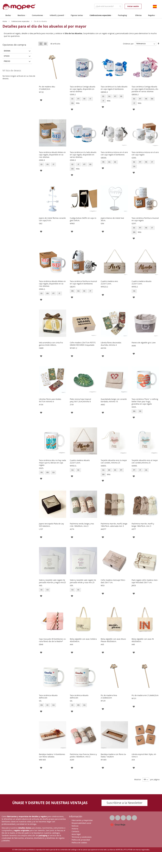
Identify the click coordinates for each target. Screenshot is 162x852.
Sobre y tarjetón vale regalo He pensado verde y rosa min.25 (83, 581)
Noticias (75, 826)
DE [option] (109, 470)
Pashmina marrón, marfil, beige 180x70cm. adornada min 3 (114, 524)
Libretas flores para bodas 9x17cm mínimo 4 (50, 400)
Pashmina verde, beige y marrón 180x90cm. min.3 (82, 524)
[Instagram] (134, 817)
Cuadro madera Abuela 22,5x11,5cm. (141, 282)
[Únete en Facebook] (118, 817)
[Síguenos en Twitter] (112, 817)
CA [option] (109, 96)
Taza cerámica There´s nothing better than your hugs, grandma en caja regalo (145, 401)
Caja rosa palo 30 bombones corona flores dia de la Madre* (52, 640)
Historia (75, 828)
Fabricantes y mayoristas (82, 820)
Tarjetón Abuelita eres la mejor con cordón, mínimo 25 (114, 461)
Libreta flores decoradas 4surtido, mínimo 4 (111, 343)
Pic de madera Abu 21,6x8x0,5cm (47, 87)
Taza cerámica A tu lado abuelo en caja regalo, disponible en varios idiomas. (83, 154)
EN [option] (72, 103)
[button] (41, 100)
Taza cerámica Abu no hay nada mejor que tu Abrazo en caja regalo (52, 462)
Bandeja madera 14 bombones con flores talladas (52, 755)
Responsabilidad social (81, 823)
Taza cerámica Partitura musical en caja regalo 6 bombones (83, 282)
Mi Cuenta (144, 6)
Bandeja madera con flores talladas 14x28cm (113, 755)
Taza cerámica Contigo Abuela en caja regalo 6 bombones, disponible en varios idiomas (145, 89)
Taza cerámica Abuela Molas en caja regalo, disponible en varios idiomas (52, 283)
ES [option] (72, 99)
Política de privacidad (81, 840)
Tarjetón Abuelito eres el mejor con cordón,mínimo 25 (145, 461)
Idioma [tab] (7, 51)
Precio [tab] (7, 61)
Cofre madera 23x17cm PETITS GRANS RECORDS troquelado (83, 343)
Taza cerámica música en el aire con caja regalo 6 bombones (114, 153)
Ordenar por (128, 43)
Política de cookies (79, 842)
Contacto (75, 831)
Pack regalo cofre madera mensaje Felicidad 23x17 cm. (145, 581)
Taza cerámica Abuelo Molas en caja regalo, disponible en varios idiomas (52, 154)
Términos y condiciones (82, 837)
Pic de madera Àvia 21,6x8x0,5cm (109, 696)
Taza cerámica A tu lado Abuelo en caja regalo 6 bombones (114, 87)
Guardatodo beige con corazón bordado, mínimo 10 (114, 400)
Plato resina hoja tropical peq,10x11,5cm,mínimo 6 (80, 400)
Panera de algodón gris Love (144, 342)
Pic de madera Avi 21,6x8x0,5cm (145, 695)
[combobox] (108, 6)
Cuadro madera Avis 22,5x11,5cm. (109, 282)
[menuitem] (8, 15)
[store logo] (19, 7)
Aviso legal (76, 834)
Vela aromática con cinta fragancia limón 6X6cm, (51, 343)
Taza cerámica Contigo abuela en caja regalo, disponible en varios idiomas (82, 89)
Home (5, 21)
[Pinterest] (129, 817)
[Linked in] (123, 817)
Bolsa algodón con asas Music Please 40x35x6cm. (113, 640)
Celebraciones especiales (20, 21)
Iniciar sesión (133, 6)
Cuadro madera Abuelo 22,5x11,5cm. (80, 461)
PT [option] (78, 99)
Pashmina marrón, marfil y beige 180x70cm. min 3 (143, 524)
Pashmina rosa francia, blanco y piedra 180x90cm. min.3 (83, 755)
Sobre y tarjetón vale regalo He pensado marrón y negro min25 (52, 581)
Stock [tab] (6, 56)
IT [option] (90, 99)
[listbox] (83, 101)
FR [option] (84, 99)
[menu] (81, 15)
